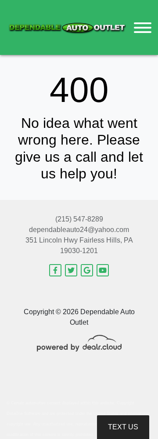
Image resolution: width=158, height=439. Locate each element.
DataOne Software (23, 413)
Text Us (123, 427)
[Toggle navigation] (142, 27)
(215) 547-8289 (79, 219)
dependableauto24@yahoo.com (79, 229)
